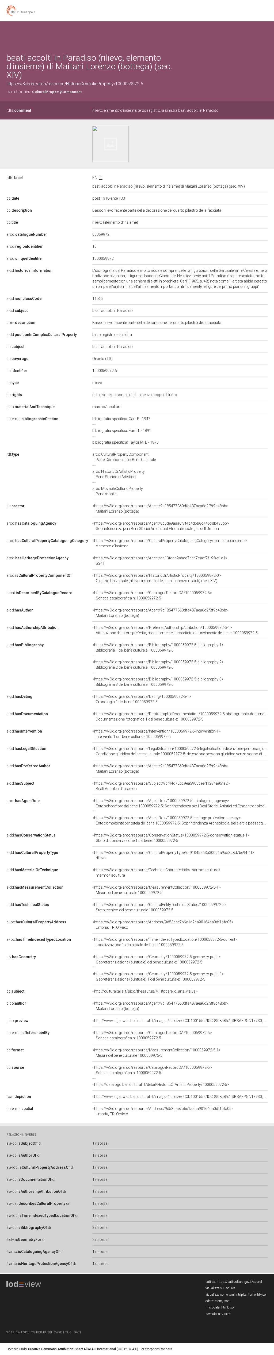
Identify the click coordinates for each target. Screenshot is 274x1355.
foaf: (18, 1096)
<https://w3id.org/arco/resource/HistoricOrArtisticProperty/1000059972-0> (156, 578)
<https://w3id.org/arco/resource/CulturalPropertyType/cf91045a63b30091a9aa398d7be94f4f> (173, 855)
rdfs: (18, 110)
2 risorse (99, 1239)
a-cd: (29, 270)
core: (20, 322)
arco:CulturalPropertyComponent (124, 457)
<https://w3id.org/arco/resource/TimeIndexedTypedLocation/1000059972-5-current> (164, 942)
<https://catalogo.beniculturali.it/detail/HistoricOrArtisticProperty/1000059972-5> (160, 1084)
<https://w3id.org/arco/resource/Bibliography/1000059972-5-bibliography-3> (158, 682)
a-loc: (36, 922)
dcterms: (32, 419)
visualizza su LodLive (220, 1288)
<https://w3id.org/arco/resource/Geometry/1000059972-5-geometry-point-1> (158, 976)
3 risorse (99, 1227)
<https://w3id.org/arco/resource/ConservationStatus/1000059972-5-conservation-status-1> (171, 838)
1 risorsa (100, 1143)
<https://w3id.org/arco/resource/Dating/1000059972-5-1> (141, 699)
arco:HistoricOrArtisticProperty (118, 474)
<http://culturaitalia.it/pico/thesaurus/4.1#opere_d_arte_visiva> (145, 991)
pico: (30, 407)
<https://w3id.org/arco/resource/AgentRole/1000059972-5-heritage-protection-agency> (180, 820)
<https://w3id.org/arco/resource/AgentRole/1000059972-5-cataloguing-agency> (180, 803)
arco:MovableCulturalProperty (117, 491)
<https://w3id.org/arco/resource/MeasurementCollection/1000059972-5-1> (156, 890)
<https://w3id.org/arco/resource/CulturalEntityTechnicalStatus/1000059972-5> (159, 907)
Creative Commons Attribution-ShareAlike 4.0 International (72, 1349)
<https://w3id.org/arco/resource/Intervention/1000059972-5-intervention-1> (156, 734)
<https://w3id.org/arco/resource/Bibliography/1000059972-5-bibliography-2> (158, 664)
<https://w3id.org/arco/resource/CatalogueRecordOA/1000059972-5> (152, 595)
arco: (26, 234)
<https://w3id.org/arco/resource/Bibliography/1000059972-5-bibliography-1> (158, 647)
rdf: (12, 454)
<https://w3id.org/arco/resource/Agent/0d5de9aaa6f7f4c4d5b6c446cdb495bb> (160, 526)
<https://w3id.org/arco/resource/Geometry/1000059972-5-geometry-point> (156, 959)
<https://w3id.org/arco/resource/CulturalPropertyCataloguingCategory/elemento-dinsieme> (170, 543)
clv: (21, 957)
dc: (12, 198)
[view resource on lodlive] (265, 34)
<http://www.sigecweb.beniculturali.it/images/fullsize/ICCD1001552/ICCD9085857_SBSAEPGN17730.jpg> (181, 1021)
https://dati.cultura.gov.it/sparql (239, 1282)
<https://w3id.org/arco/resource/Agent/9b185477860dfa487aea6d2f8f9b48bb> (160, 508)
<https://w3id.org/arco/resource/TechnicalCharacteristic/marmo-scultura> (156, 872)
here (169, 1349)
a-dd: (41, 334)
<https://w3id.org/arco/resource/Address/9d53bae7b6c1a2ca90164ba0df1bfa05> (163, 925)
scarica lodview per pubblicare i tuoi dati (43, 1332)
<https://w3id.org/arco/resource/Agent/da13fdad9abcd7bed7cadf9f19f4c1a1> (159, 561)
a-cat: (39, 593)
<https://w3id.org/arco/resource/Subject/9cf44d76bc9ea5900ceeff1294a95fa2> (161, 786)
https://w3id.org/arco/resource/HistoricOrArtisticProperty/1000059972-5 (74, 83)
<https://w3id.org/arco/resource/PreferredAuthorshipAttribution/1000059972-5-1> (175, 630)
